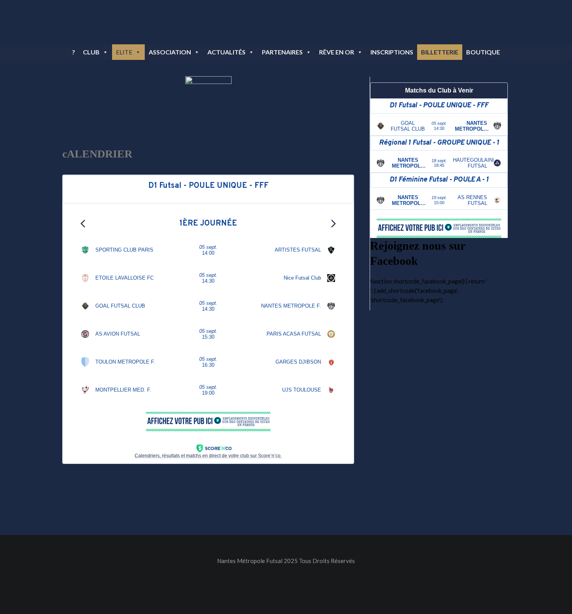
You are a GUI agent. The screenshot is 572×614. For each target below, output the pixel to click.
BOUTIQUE (483, 52)
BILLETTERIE (439, 52)
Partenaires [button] (282, 52)
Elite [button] (124, 52)
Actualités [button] (226, 52)
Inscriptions (391, 52)
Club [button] (91, 52)
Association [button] (170, 52)
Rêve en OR (336, 52)
